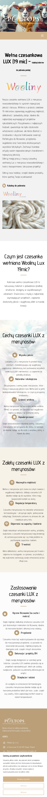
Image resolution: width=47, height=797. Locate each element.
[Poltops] (23, 23)
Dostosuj (23, 786)
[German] (40, 3)
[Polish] (43, 3)
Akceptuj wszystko (23, 779)
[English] (37, 3)
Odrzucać (23, 792)
